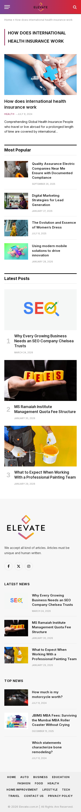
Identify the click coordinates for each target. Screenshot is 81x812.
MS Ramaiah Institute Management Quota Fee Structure (51, 627)
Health (53, 783)
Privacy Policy (60, 796)
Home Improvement (22, 789)
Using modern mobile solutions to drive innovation (49, 250)
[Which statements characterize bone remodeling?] (16, 748)
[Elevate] (40, 7)
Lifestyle (50, 789)
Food (39, 783)
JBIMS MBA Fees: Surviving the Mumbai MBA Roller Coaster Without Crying (54, 720)
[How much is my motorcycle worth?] (16, 697)
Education (61, 777)
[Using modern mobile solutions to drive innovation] (16, 251)
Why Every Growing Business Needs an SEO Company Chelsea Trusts (44, 341)
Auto (24, 777)
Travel (14, 796)
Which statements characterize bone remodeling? (47, 747)
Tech (66, 789)
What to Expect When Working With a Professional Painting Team (54, 654)
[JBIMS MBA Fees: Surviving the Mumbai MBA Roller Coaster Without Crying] (16, 721)
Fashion (23, 783)
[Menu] (7, 7)
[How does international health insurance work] (40, 74)
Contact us (34, 796)
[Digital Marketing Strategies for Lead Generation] (16, 201)
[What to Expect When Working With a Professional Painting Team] (40, 446)
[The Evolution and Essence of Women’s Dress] (16, 228)
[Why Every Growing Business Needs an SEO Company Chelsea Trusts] (40, 309)
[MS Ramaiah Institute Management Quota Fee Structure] (40, 380)
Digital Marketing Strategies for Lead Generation (48, 200)
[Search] (74, 7)
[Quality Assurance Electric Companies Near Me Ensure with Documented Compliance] (16, 169)
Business (40, 777)
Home (8, 19)
